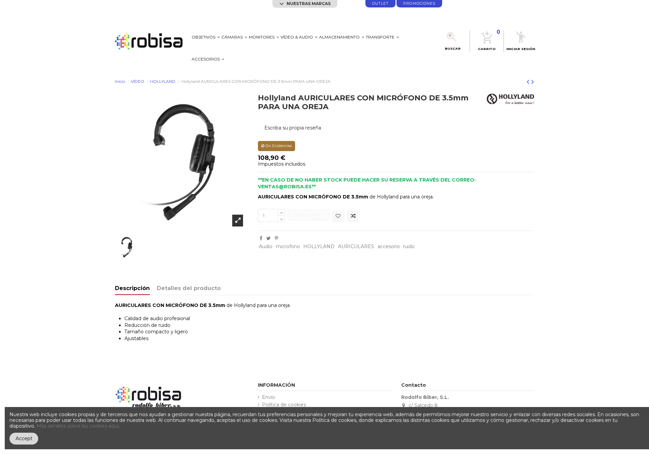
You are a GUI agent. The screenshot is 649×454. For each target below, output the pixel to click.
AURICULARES (356, 246)
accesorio (389, 246)
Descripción (132, 288)
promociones (419, 3)
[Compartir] (261, 238)
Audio (265, 246)
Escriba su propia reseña (292, 128)
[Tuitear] (268, 238)
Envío (268, 397)
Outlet (380, 3)
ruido (409, 246)
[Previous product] (529, 81)
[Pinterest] (276, 238)
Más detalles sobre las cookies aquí (77, 426)
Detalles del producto (189, 288)
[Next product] (532, 81)
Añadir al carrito (307, 215)
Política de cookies (284, 405)
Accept (24, 438)
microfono (288, 246)
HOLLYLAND (319, 246)
